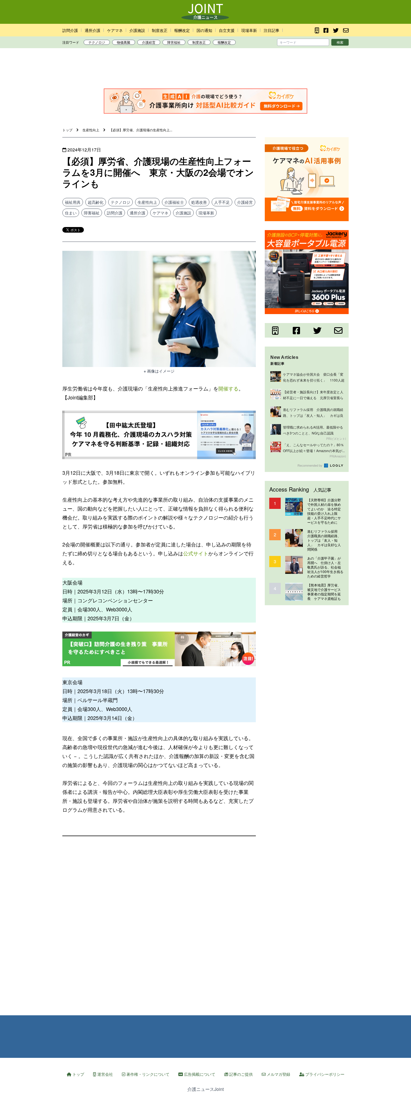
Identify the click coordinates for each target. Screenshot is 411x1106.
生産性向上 (147, 202)
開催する (228, 388)
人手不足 (222, 202)
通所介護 (92, 30)
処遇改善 (199, 202)
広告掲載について (199, 1074)
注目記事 (271, 30)
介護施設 (137, 30)
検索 (340, 42)
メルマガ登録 (278, 1074)
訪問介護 (70, 30)
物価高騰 (123, 42)
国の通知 (204, 30)
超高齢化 (95, 202)
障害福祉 (174, 42)
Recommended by (310, 465)
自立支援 (227, 30)
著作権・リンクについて (147, 1074)
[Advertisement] (205, 69)
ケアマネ (115, 30)
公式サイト (195, 553)
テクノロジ (96, 42)
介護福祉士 (174, 202)
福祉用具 (73, 202)
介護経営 (148, 42)
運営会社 (104, 1074)
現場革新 (249, 30)
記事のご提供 (240, 1074)
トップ (77, 1074)
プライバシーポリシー (324, 1074)
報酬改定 (182, 30)
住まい (71, 213)
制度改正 (159, 30)
